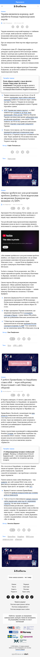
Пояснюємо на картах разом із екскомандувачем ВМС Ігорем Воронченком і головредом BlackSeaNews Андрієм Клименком (20, 85)
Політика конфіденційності (20, 607)
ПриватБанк (11, 536)
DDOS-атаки (30, 536)
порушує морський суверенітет (21, 124)
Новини (14, 584)
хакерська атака (8, 539)
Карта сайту (26, 591)
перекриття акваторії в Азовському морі (19, 132)
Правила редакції (20, 602)
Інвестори (26, 587)
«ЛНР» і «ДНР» (18, 345)
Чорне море (11, 158)
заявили (4, 482)
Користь (13, 589)
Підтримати (20, 2)
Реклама (26, 589)
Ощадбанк (20, 536)
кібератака (18, 539)
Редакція (26, 584)
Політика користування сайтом (20, 604)
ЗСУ (30, 486)
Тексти (14, 587)
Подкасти (14, 591)
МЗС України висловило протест (16, 110)
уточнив (10, 433)
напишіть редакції (20, 649)
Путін (9, 345)
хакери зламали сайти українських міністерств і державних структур (21, 501)
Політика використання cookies (20, 609)
